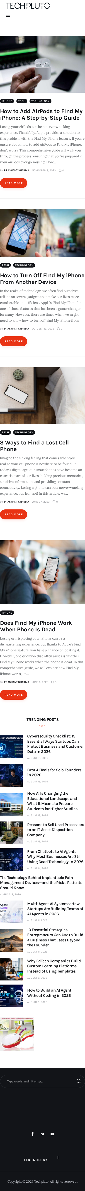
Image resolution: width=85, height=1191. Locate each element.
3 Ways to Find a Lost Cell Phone (34, 446)
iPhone (7, 101)
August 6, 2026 (37, 1002)
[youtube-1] (52, 1134)
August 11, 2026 (37, 920)
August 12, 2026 (10, 894)
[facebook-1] (32, 1134)
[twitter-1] (42, 1134)
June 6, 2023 (40, 682)
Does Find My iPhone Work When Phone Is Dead (36, 626)
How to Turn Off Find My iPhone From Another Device (42, 278)
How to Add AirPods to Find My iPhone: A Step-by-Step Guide (41, 114)
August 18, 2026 (37, 781)
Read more (14, 183)
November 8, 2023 (44, 170)
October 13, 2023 (43, 328)
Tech (21, 101)
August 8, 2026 (37, 977)
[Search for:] (42, 1081)
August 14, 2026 (37, 868)
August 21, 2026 (37, 757)
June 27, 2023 (41, 501)
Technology (40, 101)
